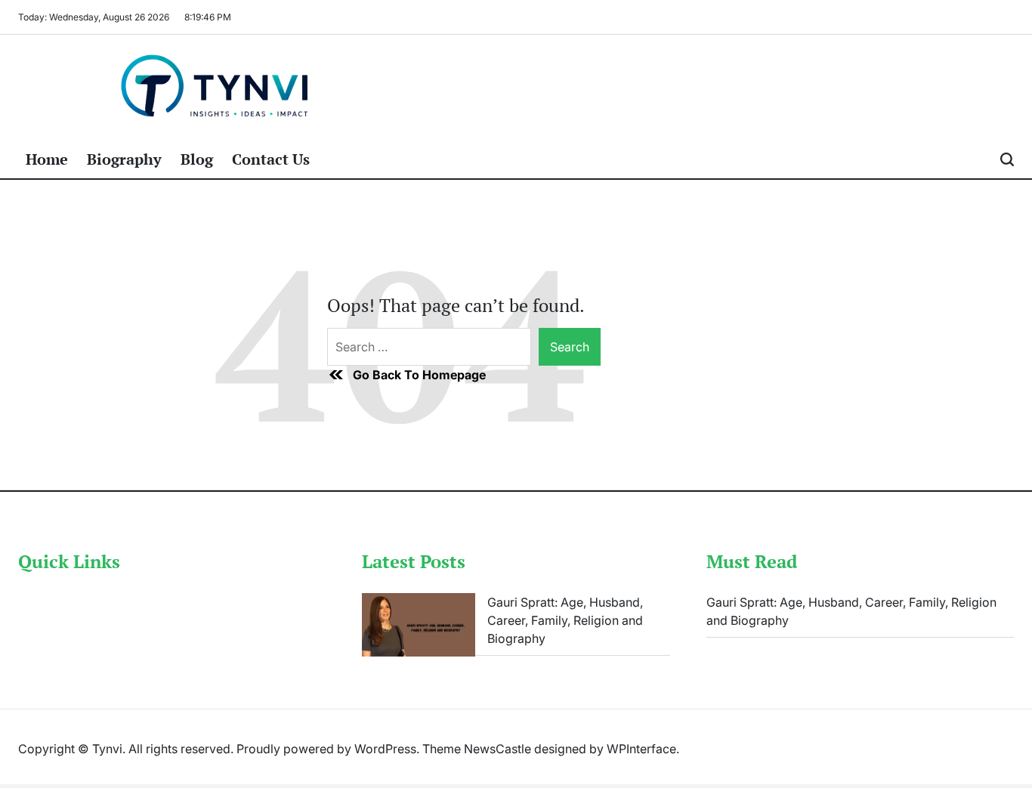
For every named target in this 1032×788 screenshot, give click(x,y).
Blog (197, 159)
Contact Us (271, 159)
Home (47, 159)
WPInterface (641, 748)
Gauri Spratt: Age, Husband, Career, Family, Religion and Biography (565, 620)
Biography (124, 159)
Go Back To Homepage (419, 374)
